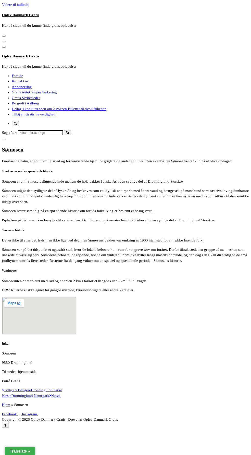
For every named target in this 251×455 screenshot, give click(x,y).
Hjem (6, 405)
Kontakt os (20, 81)
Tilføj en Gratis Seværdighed (33, 114)
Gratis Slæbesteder (26, 98)
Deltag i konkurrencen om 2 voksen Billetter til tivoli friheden (59, 109)
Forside (17, 76)
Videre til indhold (15, 5)
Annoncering (22, 87)
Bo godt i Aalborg (25, 103)
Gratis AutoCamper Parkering (34, 92)
